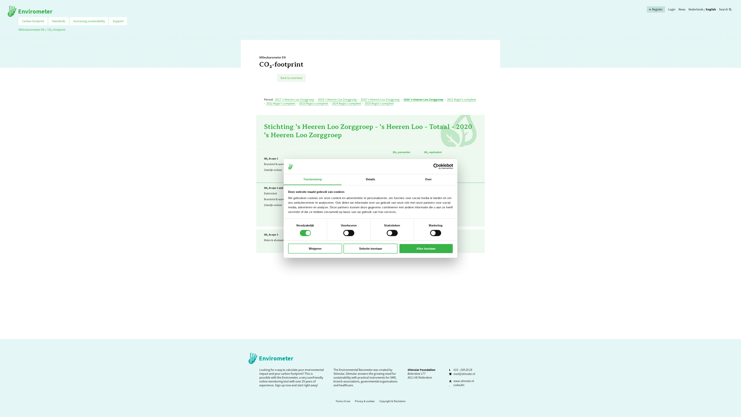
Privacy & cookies (365, 401)
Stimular (351, 373)
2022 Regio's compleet (281, 103)
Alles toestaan (426, 248)
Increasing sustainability (89, 21)
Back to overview (291, 78)
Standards (58, 21)
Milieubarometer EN (31, 29)
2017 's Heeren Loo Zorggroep (295, 99)
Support (118, 21)
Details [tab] (370, 179)
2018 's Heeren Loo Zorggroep (337, 99)
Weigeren (315, 248)
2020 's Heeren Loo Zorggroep (423, 99)
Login (671, 9)
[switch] (348, 233)
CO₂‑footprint (56, 29)
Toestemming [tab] (312, 179)
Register (657, 9)
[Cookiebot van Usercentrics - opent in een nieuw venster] (436, 166)
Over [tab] (428, 179)
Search (723, 9)
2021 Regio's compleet (461, 99)
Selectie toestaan (370, 248)
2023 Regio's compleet (314, 103)
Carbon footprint (33, 21)
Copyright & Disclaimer (392, 401)
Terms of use (343, 401)
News (681, 9)
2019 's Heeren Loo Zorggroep (380, 99)
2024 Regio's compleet (346, 103)
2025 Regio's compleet (379, 103)
